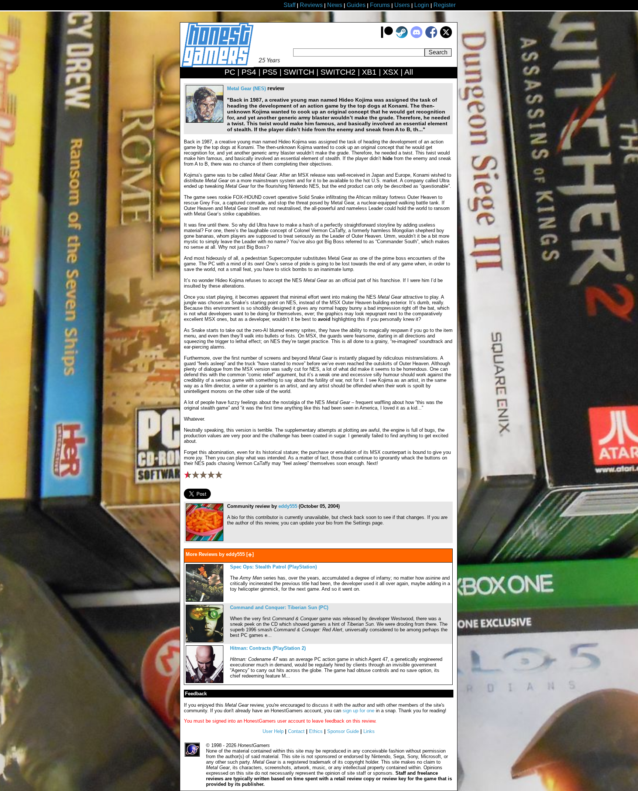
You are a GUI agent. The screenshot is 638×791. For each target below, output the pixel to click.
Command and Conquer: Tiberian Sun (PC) (279, 607)
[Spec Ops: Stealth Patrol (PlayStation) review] (204, 600)
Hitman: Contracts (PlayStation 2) (268, 648)
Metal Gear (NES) (246, 88)
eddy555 (287, 506)
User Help (273, 731)
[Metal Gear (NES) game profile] (204, 121)
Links (369, 731)
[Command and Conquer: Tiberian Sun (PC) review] (204, 641)
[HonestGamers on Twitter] (446, 36)
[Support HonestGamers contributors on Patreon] (387, 36)
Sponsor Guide (343, 731)
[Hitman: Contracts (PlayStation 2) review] (204, 681)
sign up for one (358, 710)
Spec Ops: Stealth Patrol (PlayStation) (273, 567)
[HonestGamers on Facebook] (431, 36)
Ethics (316, 731)
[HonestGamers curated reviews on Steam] (402, 36)
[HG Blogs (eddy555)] (204, 539)
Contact (296, 731)
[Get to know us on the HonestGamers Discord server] (416, 36)
